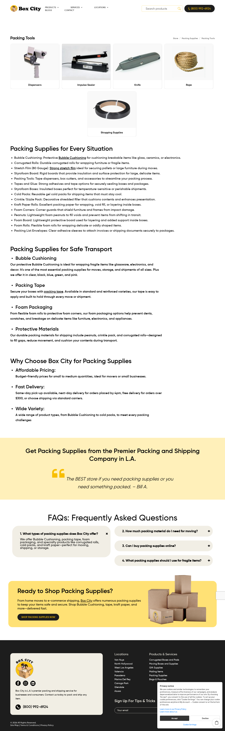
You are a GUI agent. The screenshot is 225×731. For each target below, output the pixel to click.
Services (75, 7)
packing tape (53, 291)
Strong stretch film (63, 168)
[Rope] (189, 62)
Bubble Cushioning (72, 158)
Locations (100, 7)
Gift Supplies (156, 667)
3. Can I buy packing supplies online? (166, 546)
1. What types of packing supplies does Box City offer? (65, 534)
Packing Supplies (190, 38)
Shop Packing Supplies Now (38, 617)
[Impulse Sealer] (86, 62)
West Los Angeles (123, 667)
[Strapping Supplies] (112, 109)
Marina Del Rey (122, 679)
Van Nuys (119, 659)
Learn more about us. (169, 712)
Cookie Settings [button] (189, 725)
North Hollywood (123, 663)
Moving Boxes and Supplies (163, 663)
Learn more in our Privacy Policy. (173, 709)
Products (50, 7)
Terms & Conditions (29, 725)
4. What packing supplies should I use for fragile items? (166, 560)
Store (175, 38)
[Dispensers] (35, 62)
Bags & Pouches (157, 679)
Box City (86, 600)
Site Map (14, 725)
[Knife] (137, 62)
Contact (69, 10)
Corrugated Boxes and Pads (164, 659)
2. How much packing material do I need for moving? (166, 531)
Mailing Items (156, 671)
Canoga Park (121, 683)
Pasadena (119, 675)
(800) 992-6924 (200, 8)
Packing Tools (208, 38)
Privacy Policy (47, 725)
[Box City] (25, 8)
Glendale (119, 687)
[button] (216, 722)
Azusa (117, 691)
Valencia (119, 671)
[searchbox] (162, 8)
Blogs (48, 10)
